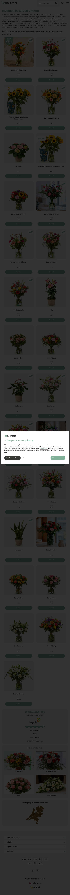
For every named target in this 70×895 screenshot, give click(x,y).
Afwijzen (26, 458)
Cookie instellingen (12, 458)
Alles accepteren (58, 458)
